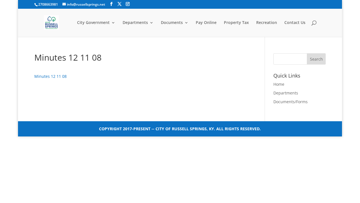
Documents (172, 23)
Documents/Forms (290, 101)
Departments (135, 23)
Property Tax (236, 23)
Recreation (266, 23)
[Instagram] (128, 4)
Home (278, 84)
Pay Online (206, 23)
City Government (93, 23)
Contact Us (294, 23)
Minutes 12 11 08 (50, 76)
